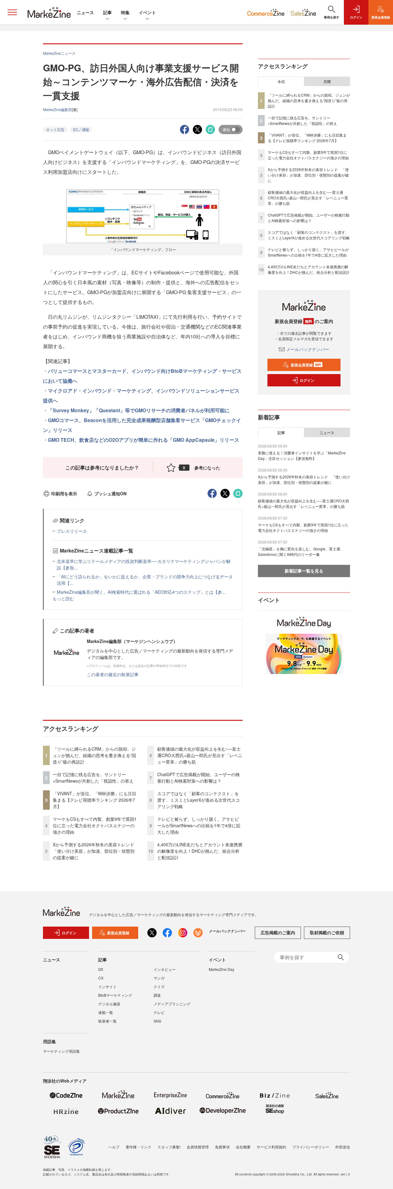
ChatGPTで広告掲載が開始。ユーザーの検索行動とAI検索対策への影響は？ (198, 777)
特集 (125, 12)
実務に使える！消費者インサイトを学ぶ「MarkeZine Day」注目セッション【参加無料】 (302, 455)
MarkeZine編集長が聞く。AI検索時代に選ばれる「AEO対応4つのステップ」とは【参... (141, 592)
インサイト (107, 986)
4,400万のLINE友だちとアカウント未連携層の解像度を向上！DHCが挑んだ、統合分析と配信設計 (199, 850)
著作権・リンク (138, 1146)
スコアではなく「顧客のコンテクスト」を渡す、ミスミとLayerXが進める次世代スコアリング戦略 (198, 799)
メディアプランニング (172, 1003)
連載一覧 (105, 1012)
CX (100, 977)
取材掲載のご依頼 (327, 932)
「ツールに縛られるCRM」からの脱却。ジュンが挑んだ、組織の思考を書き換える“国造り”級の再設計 (94, 755)
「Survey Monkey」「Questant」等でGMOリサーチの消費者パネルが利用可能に (139, 410)
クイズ (159, 986)
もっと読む (63, 598)
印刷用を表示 (64, 493)
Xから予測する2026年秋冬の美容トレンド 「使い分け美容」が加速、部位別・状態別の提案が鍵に (95, 850)
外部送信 (342, 1146)
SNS (157, 1020)
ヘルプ (113, 1146)
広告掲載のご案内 (278, 932)
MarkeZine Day (221, 969)
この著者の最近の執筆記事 (112, 674)
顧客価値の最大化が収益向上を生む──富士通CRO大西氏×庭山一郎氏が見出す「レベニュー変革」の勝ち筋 (199, 755)
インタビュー (165, 969)
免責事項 (222, 1146)
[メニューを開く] (12, 12)
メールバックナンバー (307, 349)
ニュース (85, 12)
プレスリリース (72, 531)
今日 (281, 81)
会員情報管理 (198, 1146)
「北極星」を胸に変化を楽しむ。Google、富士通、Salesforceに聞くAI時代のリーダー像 (301, 551)
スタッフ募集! (169, 1146)
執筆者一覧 (107, 1020)
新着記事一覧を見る (304, 571)
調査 (157, 995)
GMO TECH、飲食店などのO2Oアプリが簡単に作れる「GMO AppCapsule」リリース (143, 439)
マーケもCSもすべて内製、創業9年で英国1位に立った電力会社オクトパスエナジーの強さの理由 (95, 825)
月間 (327, 81)
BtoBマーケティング (115, 995)
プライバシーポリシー (310, 1146)
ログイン (307, 380)
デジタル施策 (109, 1003)
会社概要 (243, 1146)
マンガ (159, 977)
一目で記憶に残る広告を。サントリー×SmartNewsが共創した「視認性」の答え (93, 777)
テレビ (159, 1012)
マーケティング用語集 (61, 1051)
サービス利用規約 (271, 1146)
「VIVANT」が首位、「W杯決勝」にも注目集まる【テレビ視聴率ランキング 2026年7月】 (94, 799)
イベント (147, 12)
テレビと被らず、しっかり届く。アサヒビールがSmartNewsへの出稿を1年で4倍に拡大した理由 (198, 825)
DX (100, 969)
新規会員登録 (306, 365)
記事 (107, 12)
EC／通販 (81, 129)
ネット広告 (55, 129)
